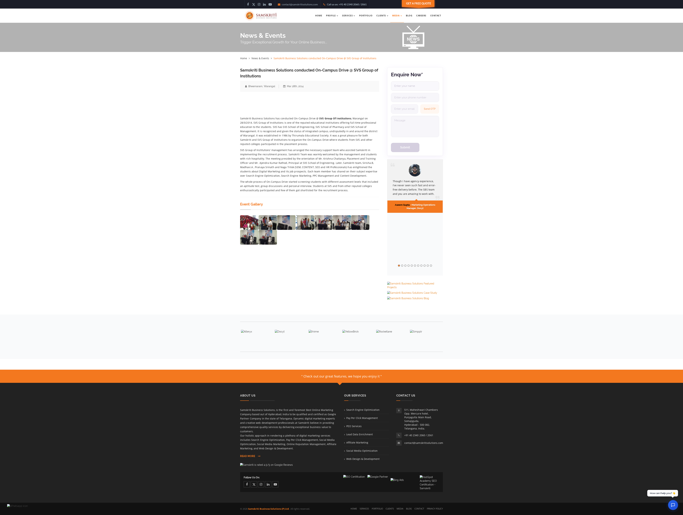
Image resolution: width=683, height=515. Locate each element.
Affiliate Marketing (357, 442)
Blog (409, 508)
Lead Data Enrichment (359, 434)
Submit (405, 147)
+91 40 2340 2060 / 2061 (418, 435)
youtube (275, 484)
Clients (390, 508)
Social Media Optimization (362, 450)
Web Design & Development (363, 459)
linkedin (268, 484)
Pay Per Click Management (362, 418)
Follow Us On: (252, 477)
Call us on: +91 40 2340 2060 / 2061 (347, 4)
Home (243, 58)
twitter (254, 484)
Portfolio (377, 508)
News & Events (260, 58)
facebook (247, 484)
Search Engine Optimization (363, 409)
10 (428, 266)
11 (431, 266)
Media (400, 508)
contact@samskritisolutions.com (423, 443)
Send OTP (430, 108)
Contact (419, 508)
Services (364, 508)
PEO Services (354, 426)
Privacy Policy (435, 508)
